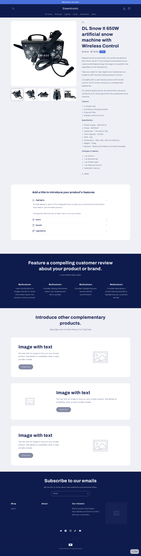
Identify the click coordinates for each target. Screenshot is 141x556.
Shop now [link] (26, 367)
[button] (13, 8)
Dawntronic (67, 548)
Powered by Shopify (76, 548)
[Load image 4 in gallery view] (57, 94)
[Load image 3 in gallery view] (44, 94)
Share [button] (86, 174)
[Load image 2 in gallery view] (30, 94)
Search (13, 508)
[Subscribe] (87, 493)
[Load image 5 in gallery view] (70, 94)
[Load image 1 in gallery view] (17, 94)
